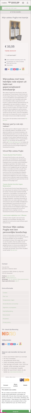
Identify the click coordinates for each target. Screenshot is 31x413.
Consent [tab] (5, 385)
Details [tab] (25, 385)
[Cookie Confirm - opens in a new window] (24, 380)
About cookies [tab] (15, 385)
